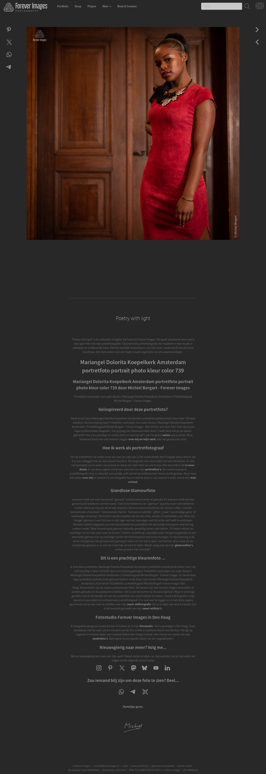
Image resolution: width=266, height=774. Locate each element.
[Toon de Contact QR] (145, 695)
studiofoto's (100, 638)
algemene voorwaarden (162, 765)
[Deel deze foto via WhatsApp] (9, 58)
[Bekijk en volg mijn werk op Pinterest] (110, 671)
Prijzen (91, 6)
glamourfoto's (184, 545)
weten (166, 435)
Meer (105, 6)
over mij (88, 477)
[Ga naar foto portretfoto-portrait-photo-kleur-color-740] (257, 46)
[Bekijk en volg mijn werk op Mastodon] (133, 671)
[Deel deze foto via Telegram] (9, 71)
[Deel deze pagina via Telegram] (133, 695)
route (125, 765)
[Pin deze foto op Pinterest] (9, 33)
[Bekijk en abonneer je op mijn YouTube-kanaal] (156, 671)
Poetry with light (133, 318)
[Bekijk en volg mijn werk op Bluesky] (144, 671)
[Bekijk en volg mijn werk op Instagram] (99, 671)
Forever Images (83, 765)
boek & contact (185, 765)
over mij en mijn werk (142, 439)
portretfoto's (153, 469)
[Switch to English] (260, 7)
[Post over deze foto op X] (9, 46)
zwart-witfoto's (152, 608)
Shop (78, 6)
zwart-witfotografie (139, 604)
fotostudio (146, 626)
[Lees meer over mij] (132, 731)
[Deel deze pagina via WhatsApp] (121, 695)
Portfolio (62, 6)
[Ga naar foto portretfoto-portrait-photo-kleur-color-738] (257, 33)
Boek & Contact (127, 6)
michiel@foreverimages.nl (106, 765)
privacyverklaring (139, 765)
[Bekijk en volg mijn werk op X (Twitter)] (121, 671)
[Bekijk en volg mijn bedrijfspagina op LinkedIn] (167, 671)
